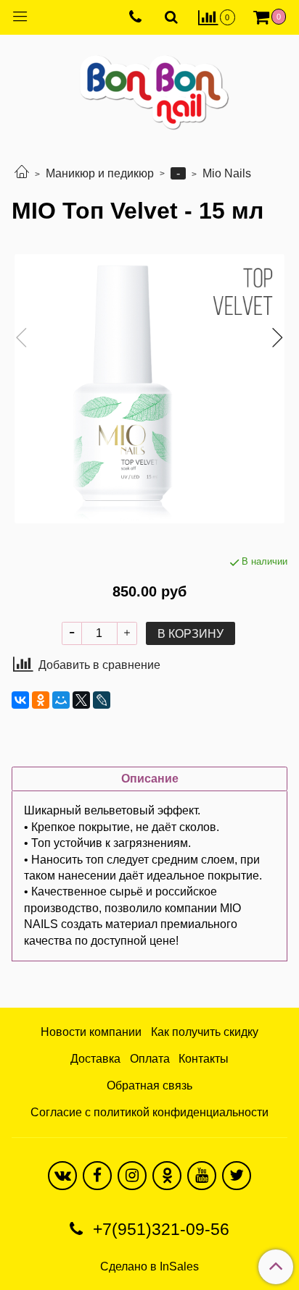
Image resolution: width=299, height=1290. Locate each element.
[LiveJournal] (101, 700)
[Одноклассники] (40, 700)
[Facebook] (97, 1175)
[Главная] (22, 173)
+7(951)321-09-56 (159, 1229)
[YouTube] (201, 1175)
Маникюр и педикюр (100, 173)
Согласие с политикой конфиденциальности (149, 1112)
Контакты (204, 1059)
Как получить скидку (204, 1032)
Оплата (150, 1059)
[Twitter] (236, 1175)
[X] (81, 700)
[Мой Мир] (61, 700)
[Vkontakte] (62, 1175)
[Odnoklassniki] (166, 1175)
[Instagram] (132, 1175)
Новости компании (91, 1032)
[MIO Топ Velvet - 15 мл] (149, 388)
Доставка (95, 1059)
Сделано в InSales (149, 1267)
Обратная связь (149, 1085)
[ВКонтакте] (20, 700)
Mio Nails (226, 173)
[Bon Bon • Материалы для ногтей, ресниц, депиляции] (149, 86)
